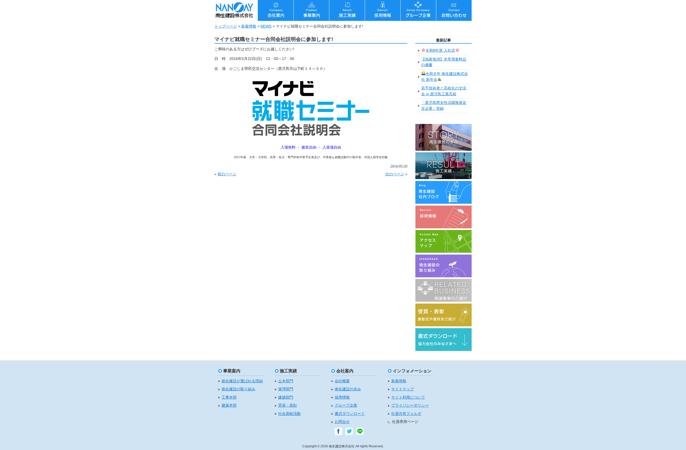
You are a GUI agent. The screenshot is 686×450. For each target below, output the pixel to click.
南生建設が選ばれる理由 (242, 381)
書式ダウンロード (350, 414)
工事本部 (229, 397)
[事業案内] (311, 10)
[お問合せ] (454, 10)
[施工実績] (347, 10)
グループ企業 (346, 405)
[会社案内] (275, 10)
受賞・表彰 (287, 405)
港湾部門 (285, 389)
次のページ (394, 174)
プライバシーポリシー (410, 405)
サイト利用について (408, 397)
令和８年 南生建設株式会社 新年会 (444, 76)
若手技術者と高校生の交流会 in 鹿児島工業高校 (443, 91)
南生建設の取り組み (238, 389)
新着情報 (248, 26)
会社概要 (342, 381)
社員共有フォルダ (406, 414)
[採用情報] (382, 10)
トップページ (225, 26)
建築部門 (285, 397)
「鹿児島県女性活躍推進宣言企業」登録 (443, 105)
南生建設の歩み (348, 389)
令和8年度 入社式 (440, 50)
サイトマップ (402, 389)
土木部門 (285, 381)
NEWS (265, 26)
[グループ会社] (418, 10)
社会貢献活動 (289, 414)
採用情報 (342, 397)
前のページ (227, 174)
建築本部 (229, 405)
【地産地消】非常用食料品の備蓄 (443, 62)
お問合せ (342, 422)
